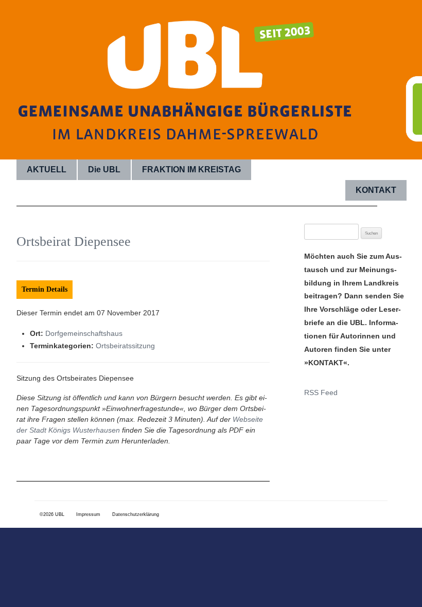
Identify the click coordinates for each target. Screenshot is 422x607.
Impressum (88, 514)
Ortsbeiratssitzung (125, 346)
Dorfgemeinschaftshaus (83, 333)
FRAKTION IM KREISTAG (191, 169)
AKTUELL (46, 169)
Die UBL (104, 169)
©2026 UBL (52, 514)
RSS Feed (321, 392)
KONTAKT (376, 190)
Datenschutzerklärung (135, 514)
